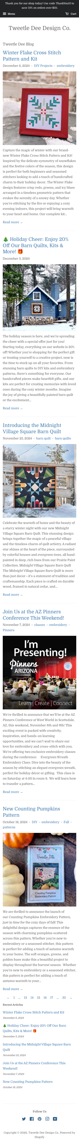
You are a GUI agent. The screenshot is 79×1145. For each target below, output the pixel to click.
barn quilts (63, 438)
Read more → (13, 222)
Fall (66, 822)
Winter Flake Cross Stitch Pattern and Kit (33, 1012)
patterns (9, 827)
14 (32, 997)
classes (39, 625)
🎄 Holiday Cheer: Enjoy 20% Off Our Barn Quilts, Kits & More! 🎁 (36, 246)
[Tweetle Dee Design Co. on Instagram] (47, 1119)
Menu (11, 13)
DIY (34, 822)
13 (25, 997)
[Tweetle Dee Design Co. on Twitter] (24, 1119)
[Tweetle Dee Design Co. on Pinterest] (39, 1119)
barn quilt (43, 438)
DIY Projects (43, 66)
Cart (73, 13)
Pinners (9, 630)
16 (45, 997)
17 (51, 997)
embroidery (66, 66)
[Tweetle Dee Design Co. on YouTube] (55, 1119)
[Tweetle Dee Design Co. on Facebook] (32, 1119)
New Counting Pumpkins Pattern (28, 1082)
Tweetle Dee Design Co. (40, 28)
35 (64, 997)
